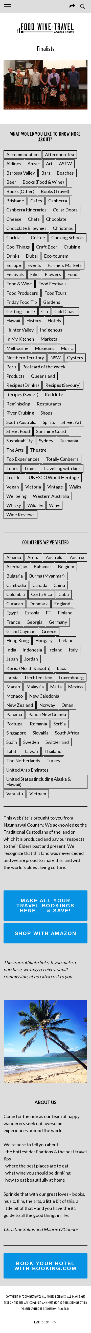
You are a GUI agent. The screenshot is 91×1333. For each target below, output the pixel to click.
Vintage (55, 486)
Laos (61, 668)
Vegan (12, 486)
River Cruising (20, 413)
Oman (67, 705)
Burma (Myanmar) (47, 576)
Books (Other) (20, 191)
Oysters (75, 357)
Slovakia (41, 733)
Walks (75, 486)
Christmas (63, 228)
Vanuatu (14, 793)
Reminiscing (18, 403)
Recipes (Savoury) (63, 385)
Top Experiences (22, 459)
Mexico (75, 686)
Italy (73, 649)
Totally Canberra (62, 459)
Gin (44, 311)
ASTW (65, 163)
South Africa (67, 733)
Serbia (59, 723)
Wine (54, 505)
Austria (77, 557)
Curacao (14, 603)
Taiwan (31, 751)
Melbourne (17, 348)
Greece (49, 631)
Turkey (53, 760)
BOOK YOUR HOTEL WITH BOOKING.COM (45, 1266)
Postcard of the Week (43, 366)
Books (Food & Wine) (43, 182)
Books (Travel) (55, 191)
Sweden (31, 742)
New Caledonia (44, 696)
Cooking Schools (67, 237)
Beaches (65, 173)
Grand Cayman (20, 631)
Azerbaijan (16, 566)
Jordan (31, 659)
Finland (65, 612)
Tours (12, 468)
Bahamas (43, 566)
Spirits (49, 422)
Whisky (13, 505)
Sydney (46, 440)
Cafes (36, 200)
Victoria (33, 486)
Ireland (55, 649)
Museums (44, 348)
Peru (11, 366)
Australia (54, 557)
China (59, 585)
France (13, 622)
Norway (47, 705)
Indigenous (51, 330)
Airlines (13, 163)
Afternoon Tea (59, 154)
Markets (48, 339)
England (62, 603)
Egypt (12, 612)
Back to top (41, 1322)
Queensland (43, 376)
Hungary (44, 640)
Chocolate (56, 219)
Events (34, 265)
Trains (30, 468)
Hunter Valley (20, 330)
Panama (14, 714)
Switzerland (57, 742)
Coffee (38, 237)
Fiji (49, 612)
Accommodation (22, 154)
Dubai (32, 256)
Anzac (34, 163)
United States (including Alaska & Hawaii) (38, 781)
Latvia (12, 677)
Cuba (63, 594)
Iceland (66, 640)
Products (15, 376)
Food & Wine (19, 283)
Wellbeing (16, 496)
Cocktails (15, 237)
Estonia (32, 612)
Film (34, 274)
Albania (13, 557)
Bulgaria (14, 576)
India (11, 649)
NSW (55, 357)
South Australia (21, 422)
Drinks (12, 256)
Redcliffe (54, 394)
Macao (13, 686)
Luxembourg (71, 677)
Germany (58, 622)
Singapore (16, 733)
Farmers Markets (65, 265)
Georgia (34, 622)
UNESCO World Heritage (54, 477)
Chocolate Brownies (26, 228)
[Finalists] (45, 108)
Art (49, 163)
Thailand (52, 751)
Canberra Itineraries (26, 209)
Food (72, 274)
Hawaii (13, 320)
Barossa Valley (20, 173)
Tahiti (11, 751)
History (33, 320)
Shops (46, 413)
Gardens (51, 302)
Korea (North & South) (28, 668)
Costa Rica (41, 594)
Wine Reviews (20, 514)
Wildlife (35, 505)
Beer (11, 182)
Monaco (14, 696)
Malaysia (35, 686)
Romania (38, 723)
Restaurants (49, 403)
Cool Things (18, 247)
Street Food (18, 431)
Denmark (38, 603)
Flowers (53, 274)
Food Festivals (52, 283)
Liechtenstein (38, 677)
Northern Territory (25, 357)
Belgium (66, 566)
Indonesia (32, 649)
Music (67, 348)
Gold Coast (65, 311)
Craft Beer (46, 247)
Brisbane (15, 200)
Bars (45, 173)
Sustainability (19, 440)
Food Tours (55, 293)
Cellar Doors (65, 209)
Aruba (33, 557)
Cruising (72, 247)
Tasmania (69, 440)
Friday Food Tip (21, 302)
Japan (12, 659)
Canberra (57, 200)
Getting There (20, 311)
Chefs (34, 219)
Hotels (54, 320)
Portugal (15, 723)
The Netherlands (23, 760)
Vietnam (37, 793)
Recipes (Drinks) (22, 385)
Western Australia (51, 496)
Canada (39, 585)
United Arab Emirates (27, 770)
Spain (11, 742)
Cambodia (16, 585)
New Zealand (19, 705)
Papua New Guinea (47, 714)
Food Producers (22, 293)
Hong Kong (17, 640)
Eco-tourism (56, 256)
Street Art (71, 422)
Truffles (14, 477)
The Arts (15, 450)
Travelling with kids (62, 468)
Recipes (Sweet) (22, 394)
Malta (56, 686)
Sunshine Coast (51, 431)
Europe (13, 265)
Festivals (15, 274)
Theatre (38, 450)
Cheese (13, 219)
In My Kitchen (20, 339)
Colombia (15, 594)
